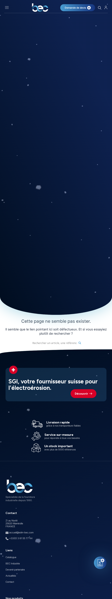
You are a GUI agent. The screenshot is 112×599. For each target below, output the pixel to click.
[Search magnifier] (80, 343)
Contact (10, 581)
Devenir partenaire (15, 569)
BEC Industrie (13, 563)
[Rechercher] (100, 8)
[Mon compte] (106, 7)
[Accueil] (40, 7)
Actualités (11, 575)
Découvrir (81, 393)
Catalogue (11, 557)
